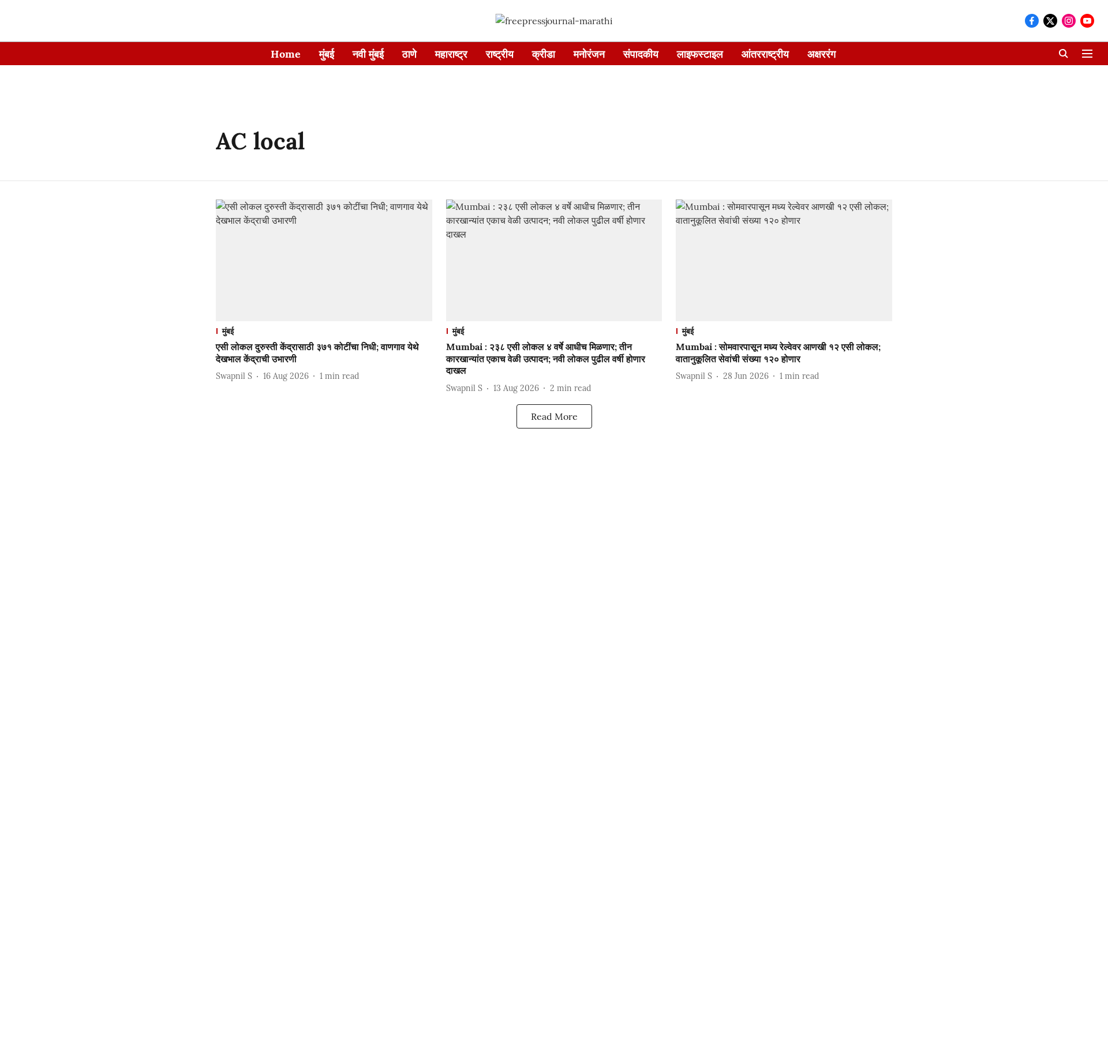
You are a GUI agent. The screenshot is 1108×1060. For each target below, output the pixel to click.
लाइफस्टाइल (700, 54)
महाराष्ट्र (451, 54)
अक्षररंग (821, 54)
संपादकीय (640, 54)
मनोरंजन (589, 54)
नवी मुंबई (368, 54)
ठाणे (409, 54)
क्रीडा (543, 54)
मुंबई (326, 54)
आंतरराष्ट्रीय (765, 54)
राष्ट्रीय (500, 54)
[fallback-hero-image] (324, 260)
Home (286, 54)
